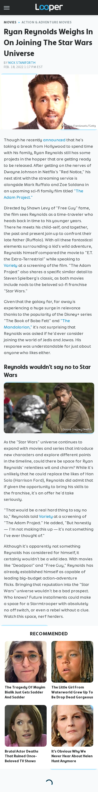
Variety (10, 265)
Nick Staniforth (21, 63)
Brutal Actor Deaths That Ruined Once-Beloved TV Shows (21, 756)
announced (54, 140)
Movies (10, 22)
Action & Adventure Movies (47, 22)
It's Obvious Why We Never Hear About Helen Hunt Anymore (72, 756)
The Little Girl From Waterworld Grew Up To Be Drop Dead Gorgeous (72, 692)
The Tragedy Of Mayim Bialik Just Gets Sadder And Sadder (25, 692)
